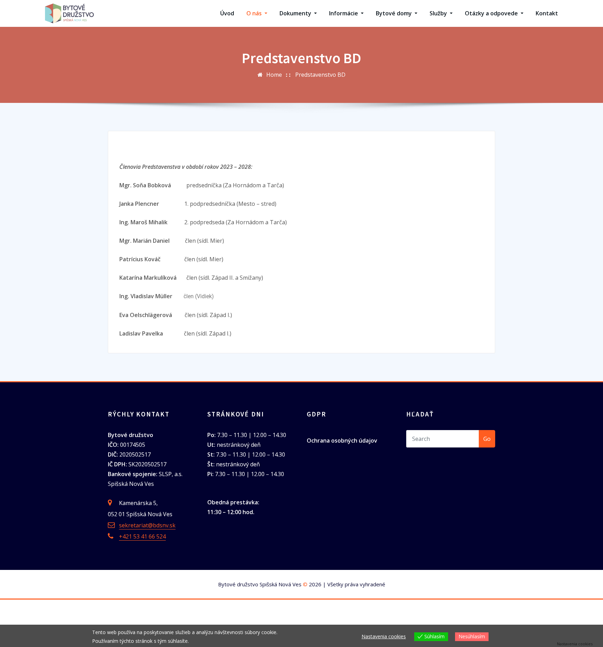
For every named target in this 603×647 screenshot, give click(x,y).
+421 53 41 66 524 (142, 536)
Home (274, 74)
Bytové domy (394, 13)
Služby (439, 13)
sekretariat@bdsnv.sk (147, 525)
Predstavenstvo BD (320, 74)
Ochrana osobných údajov (342, 440)
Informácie (344, 13)
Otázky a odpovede (492, 13)
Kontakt (547, 13)
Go (487, 439)
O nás (254, 13)
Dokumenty (296, 13)
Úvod (227, 13)
